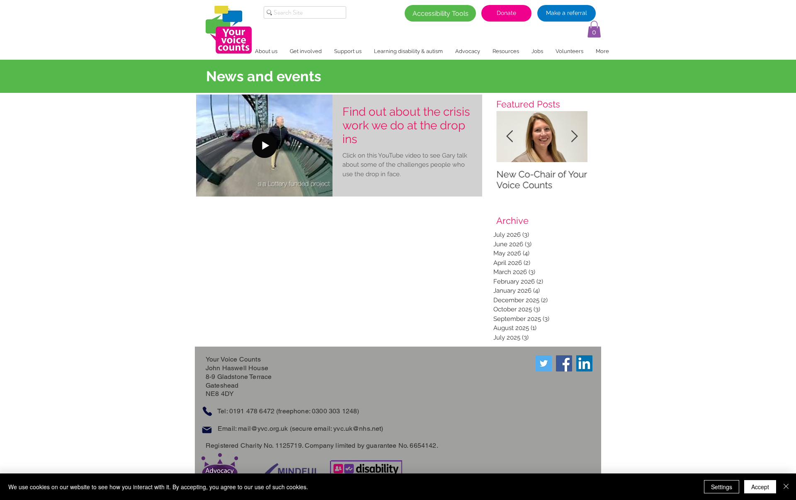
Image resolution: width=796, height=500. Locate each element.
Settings (721, 487)
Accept (760, 487)
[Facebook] (564, 363)
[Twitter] (544, 363)
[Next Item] (574, 137)
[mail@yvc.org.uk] (206, 430)
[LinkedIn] (584, 363)
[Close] (786, 486)
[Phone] (207, 411)
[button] (594, 29)
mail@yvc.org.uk (263, 428)
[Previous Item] (509, 137)
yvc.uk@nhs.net (357, 428)
